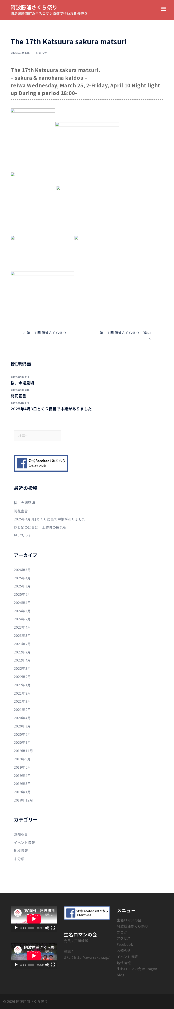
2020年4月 (22, 717)
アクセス (123, 938)
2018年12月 (23, 800)
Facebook (125, 944)
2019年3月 (22, 783)
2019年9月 (22, 758)
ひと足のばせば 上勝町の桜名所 (40, 527)
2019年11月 (23, 750)
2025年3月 (22, 586)
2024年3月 (22, 610)
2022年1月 (22, 684)
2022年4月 (22, 660)
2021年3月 (22, 701)
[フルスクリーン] (53, 928)
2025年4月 (22, 577)
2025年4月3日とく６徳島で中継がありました (51, 408)
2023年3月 (22, 635)
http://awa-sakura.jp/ (92, 957)
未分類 (19, 858)
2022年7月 (22, 651)
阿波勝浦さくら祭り (34, 7)
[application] (34, 919)
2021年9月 (22, 693)
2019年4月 (22, 775)
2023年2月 (22, 643)
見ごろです (22, 535)
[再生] (16, 928)
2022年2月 (22, 676)
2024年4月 (22, 602)
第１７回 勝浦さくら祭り (46, 332)
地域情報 (21, 850)
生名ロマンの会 (129, 919)
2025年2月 (22, 594)
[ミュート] (47, 928)
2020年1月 (22, 742)
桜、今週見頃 (22, 382)
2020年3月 (22, 726)
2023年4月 (22, 627)
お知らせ (41, 53)
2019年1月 (22, 791)
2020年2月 (22, 734)
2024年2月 (22, 618)
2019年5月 (22, 767)
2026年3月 (22, 569)
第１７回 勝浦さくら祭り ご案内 (125, 332)
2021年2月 (22, 709)
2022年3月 (22, 668)
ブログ (122, 932)
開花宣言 (18, 395)
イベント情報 (24, 842)
